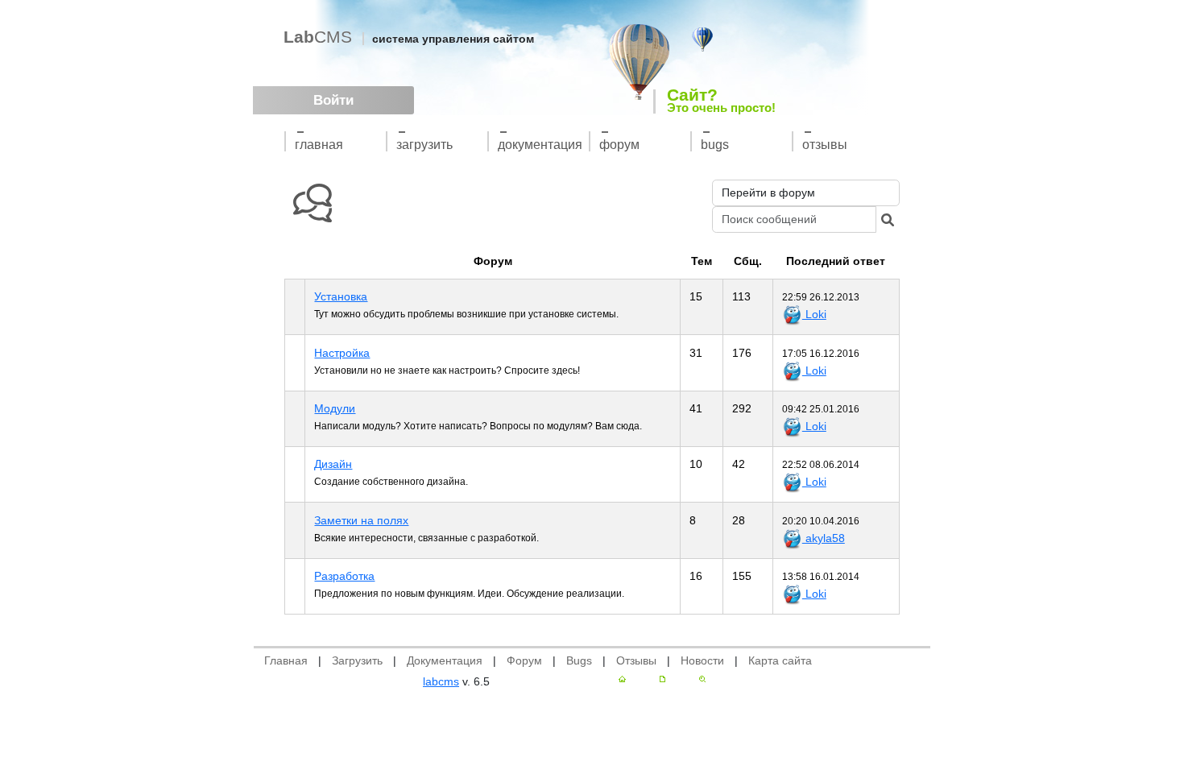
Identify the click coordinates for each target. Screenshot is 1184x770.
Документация (540, 144)
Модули (334, 408)
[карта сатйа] (662, 679)
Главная (319, 144)
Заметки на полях (361, 520)
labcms (441, 681)
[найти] (888, 219)
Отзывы (824, 144)
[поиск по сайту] (702, 679)
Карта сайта (780, 660)
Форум (619, 144)
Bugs (715, 144)
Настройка (342, 352)
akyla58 (823, 538)
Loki (814, 314)
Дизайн (333, 463)
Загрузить (424, 144)
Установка (340, 296)
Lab (318, 36)
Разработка (344, 575)
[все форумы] (312, 203)
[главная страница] (622, 679)
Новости (702, 660)
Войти (333, 100)
